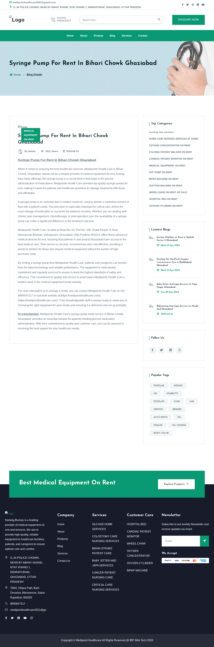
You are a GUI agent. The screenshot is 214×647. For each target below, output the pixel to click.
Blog (112, 35)
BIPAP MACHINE (137, 570)
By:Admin (30, 151)
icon (177, 401)
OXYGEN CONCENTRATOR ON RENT (170, 145)
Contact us (63, 560)
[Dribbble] (197, 4)
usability (172, 393)
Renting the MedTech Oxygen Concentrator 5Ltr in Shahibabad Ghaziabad (174, 262)
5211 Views (51, 151)
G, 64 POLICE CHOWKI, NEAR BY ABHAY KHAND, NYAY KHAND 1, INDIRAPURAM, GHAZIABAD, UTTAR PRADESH (77, 7)
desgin (178, 386)
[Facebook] (183, 4)
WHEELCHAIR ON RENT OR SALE (168, 192)
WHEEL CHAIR (136, 543)
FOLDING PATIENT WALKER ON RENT (170, 152)
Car (191, 401)
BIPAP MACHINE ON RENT (164, 179)
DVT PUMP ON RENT (160, 172)
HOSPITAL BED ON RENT (163, 199)
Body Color (161, 433)
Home (70, 35)
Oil (179, 417)
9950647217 (64, 21)
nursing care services (161, 132)
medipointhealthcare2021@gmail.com (34, 2)
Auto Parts (161, 417)
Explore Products (174, 484)
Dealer (158, 425)
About (83, 35)
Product (98, 35)
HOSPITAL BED (136, 524)
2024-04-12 (166, 313)
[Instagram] (192, 4)
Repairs (177, 409)
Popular (159, 386)
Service (158, 409)
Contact (142, 35)
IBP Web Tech (138, 640)
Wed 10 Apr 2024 (170, 245)
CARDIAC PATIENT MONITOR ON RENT (171, 158)
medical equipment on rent (31, 135)
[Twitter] (187, 4)
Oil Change (179, 425)
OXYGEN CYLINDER (140, 563)
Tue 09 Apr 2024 (169, 292)
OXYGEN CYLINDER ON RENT (166, 205)
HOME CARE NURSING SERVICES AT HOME (173, 138)
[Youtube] (25, 618)
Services (127, 35)
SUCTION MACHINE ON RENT (165, 185)
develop (159, 401)
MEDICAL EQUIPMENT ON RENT (167, 165)
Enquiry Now (188, 20)
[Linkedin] (170, 350)
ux (155, 393)
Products (62, 538)
